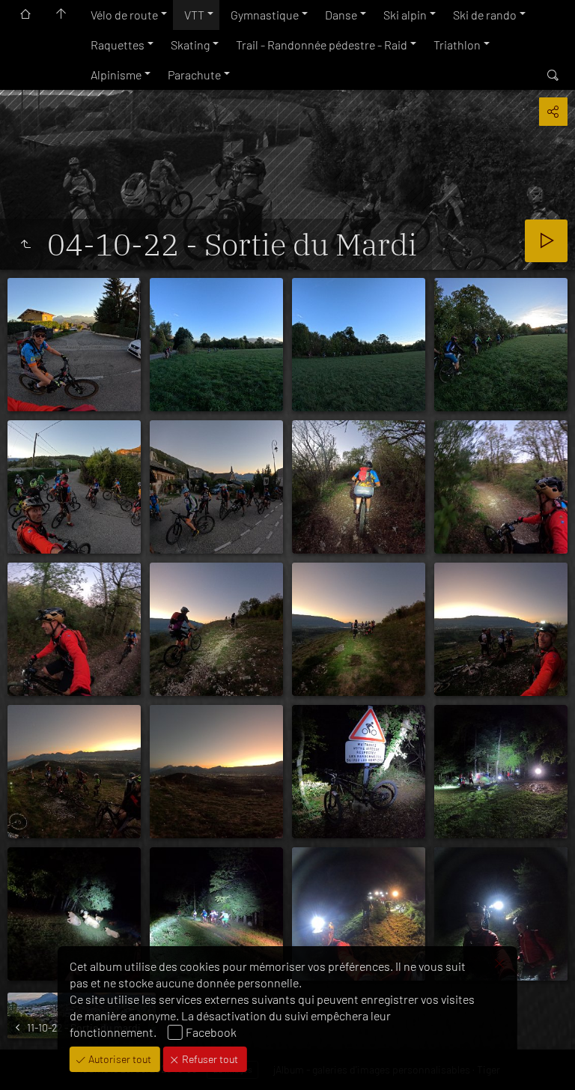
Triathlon (457, 44)
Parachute (194, 74)
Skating (190, 44)
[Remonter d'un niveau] (25, 244)
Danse (341, 14)
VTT (194, 14)
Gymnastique (265, 14)
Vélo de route (124, 14)
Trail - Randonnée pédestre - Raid (321, 44)
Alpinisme (116, 74)
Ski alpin (405, 14)
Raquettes (117, 44)
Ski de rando (485, 14)
